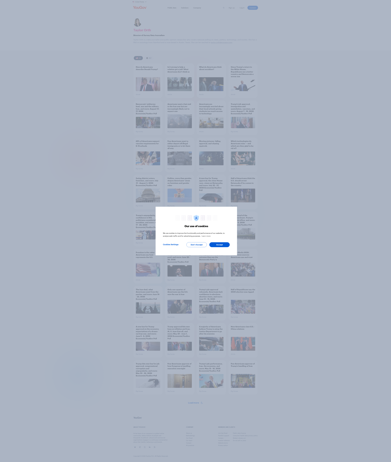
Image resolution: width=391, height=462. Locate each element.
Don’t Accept (197, 245)
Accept (219, 245)
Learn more (206, 236)
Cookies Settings (170, 244)
